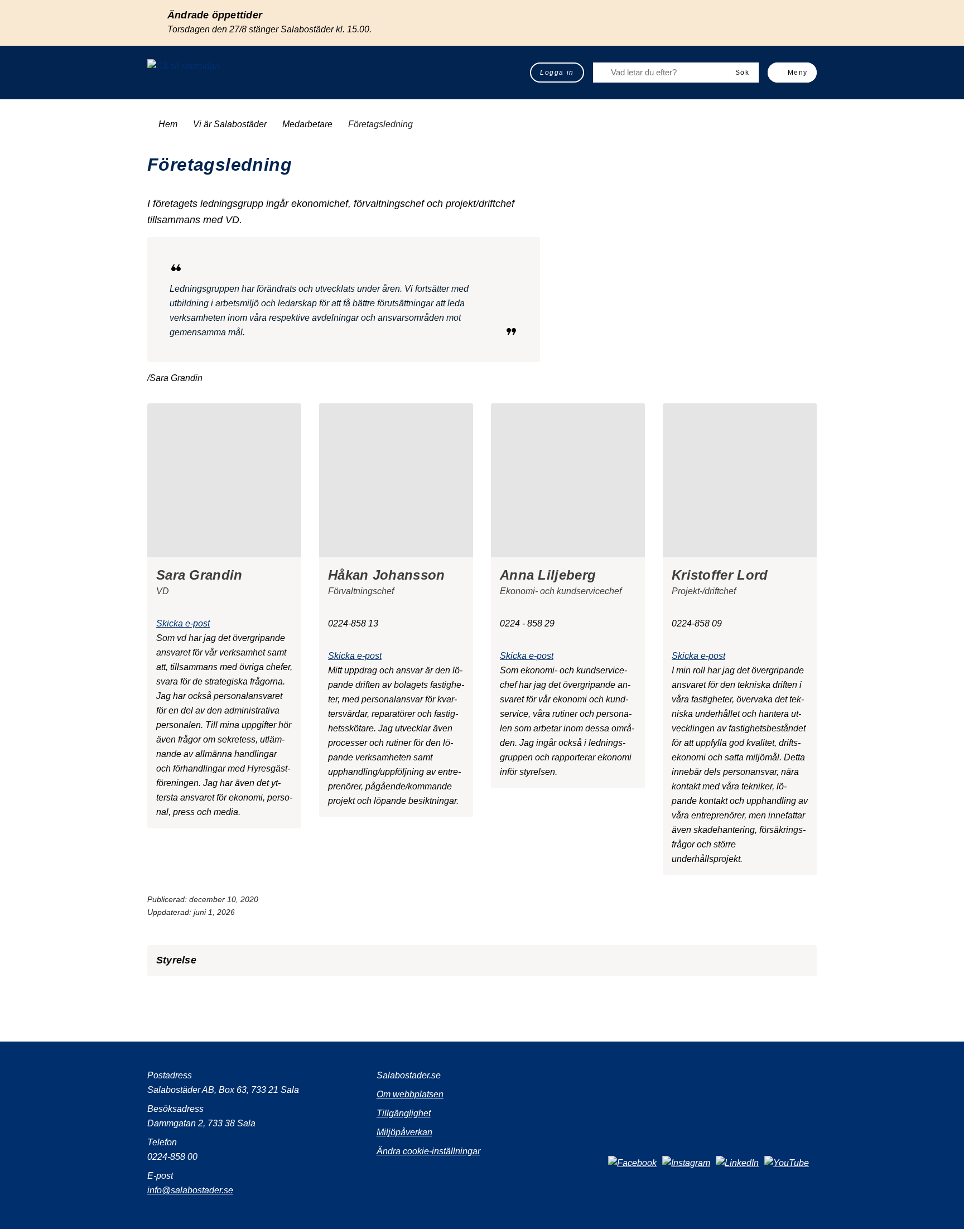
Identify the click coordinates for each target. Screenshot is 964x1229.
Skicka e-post (183, 623)
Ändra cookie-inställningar (428, 1151)
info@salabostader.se (190, 1190)
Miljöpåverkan (404, 1132)
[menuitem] (557, 72)
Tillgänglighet (404, 1113)
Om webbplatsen (410, 1094)
